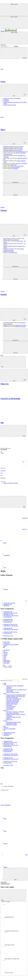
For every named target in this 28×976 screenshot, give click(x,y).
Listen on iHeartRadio (6, 805)
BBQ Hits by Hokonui (20, 326)
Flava (4, 657)
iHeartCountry (6, 660)
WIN (2, 355)
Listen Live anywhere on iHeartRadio (12, 98)
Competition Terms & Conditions (11, 644)
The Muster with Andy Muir (12, 700)
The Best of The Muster (21, 163)
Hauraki (5, 655)
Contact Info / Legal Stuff (9, 603)
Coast (4, 656)
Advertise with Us (7, 604)
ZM (4, 651)
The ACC (5, 654)
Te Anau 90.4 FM (7, 617)
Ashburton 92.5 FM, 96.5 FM (10, 613)
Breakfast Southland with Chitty (13, 717)
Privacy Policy (6, 641)
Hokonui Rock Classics (21, 325)
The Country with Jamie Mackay (13, 698)
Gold (4, 659)
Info (4, 730)
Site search (3, 45)
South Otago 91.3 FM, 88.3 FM (10, 615)
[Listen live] (11, 803)
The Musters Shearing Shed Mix (13, 722)
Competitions (6, 555)
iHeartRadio (6, 605)
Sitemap (5, 645)
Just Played (6, 101)
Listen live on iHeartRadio (9, 728)
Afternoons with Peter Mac (12, 701)
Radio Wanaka (6, 661)
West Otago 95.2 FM (8, 614)
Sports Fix (12, 251)
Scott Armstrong (16, 167)
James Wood (13, 164)
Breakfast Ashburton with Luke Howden (12, 150)
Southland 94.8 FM (7, 611)
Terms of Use (6, 643)
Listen (4, 684)
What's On (5, 727)
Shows (5, 693)
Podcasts (5, 710)
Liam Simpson (14, 168)
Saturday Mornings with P (12, 702)
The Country (6, 663)
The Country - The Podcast (12, 713)
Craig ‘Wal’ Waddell (18, 166)
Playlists (5, 720)
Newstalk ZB (6, 650)
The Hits (5, 652)
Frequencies (6, 99)
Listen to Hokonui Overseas (9, 104)
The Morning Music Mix (21, 151)
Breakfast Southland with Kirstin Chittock (12, 147)
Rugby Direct (14, 252)
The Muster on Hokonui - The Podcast (13, 239)
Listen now (3, 470)
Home (4, 542)
